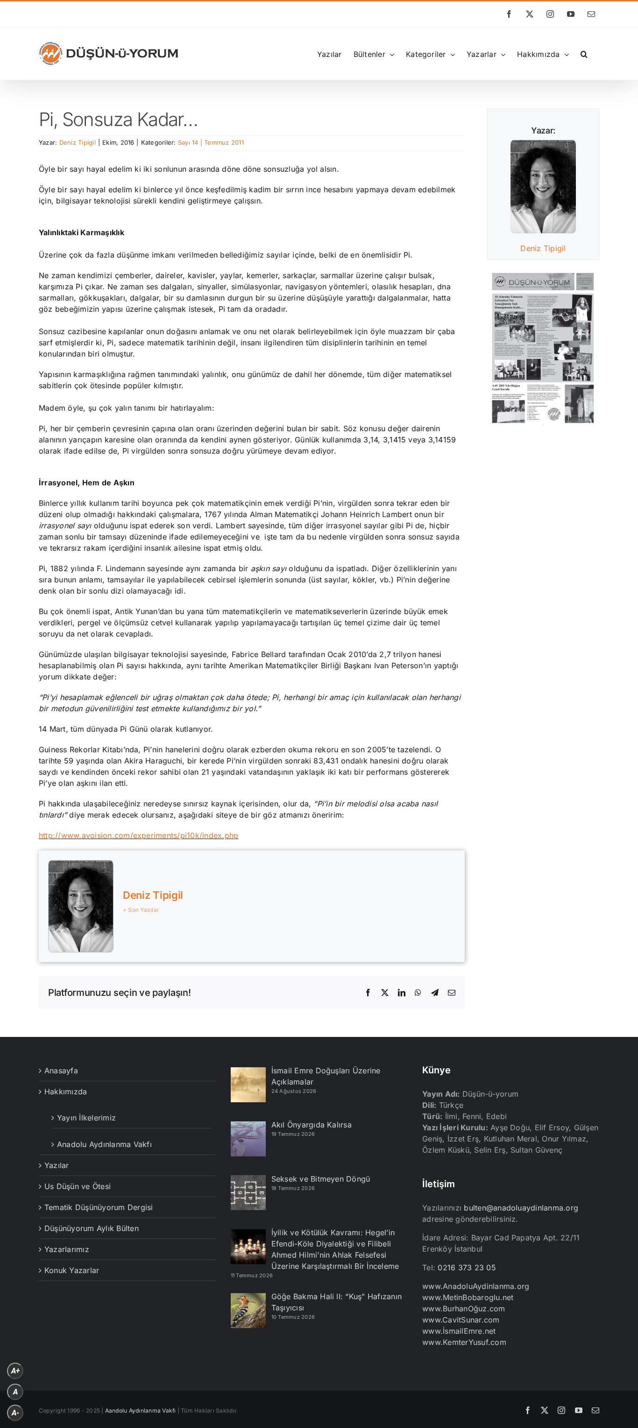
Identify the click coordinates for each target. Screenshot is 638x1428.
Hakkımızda (65, 1091)
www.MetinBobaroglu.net (467, 1297)
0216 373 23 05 (467, 1267)
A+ (15, 1370)
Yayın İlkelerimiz (86, 1117)
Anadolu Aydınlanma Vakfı (104, 1144)
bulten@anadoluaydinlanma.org (521, 1207)
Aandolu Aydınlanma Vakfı (140, 1410)
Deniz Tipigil (77, 142)
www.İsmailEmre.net (459, 1331)
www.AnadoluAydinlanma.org (475, 1286)
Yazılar (56, 1165)
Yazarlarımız (66, 1249)
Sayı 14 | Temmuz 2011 (211, 142)
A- (15, 1412)
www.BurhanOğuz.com (463, 1308)
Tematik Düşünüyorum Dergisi (98, 1207)
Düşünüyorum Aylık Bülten (91, 1228)
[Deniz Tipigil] (543, 145)
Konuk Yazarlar (71, 1270)
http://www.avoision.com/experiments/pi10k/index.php (138, 835)
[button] (584, 53)
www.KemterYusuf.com (464, 1342)
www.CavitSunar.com (460, 1319)
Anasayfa (61, 1070)
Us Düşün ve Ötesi (77, 1186)
